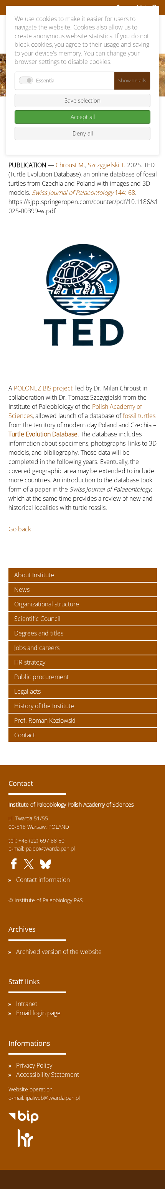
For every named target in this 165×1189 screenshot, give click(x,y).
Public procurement (41, 677)
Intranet (26, 1004)
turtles (146, 416)
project (63, 388)
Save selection (82, 100)
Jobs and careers (36, 647)
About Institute (34, 575)
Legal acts (27, 691)
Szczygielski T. (106, 165)
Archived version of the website (59, 951)
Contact (24, 735)
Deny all (83, 133)
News (22, 589)
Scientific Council (37, 618)
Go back (19, 529)
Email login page (38, 1013)
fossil (130, 416)
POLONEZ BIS (32, 388)
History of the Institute (44, 706)
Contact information (43, 879)
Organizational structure (46, 604)
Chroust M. (70, 165)
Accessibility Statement (47, 1074)
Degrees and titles (38, 633)
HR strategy (29, 662)
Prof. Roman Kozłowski (45, 720)
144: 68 (83, 192)
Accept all (83, 117)
